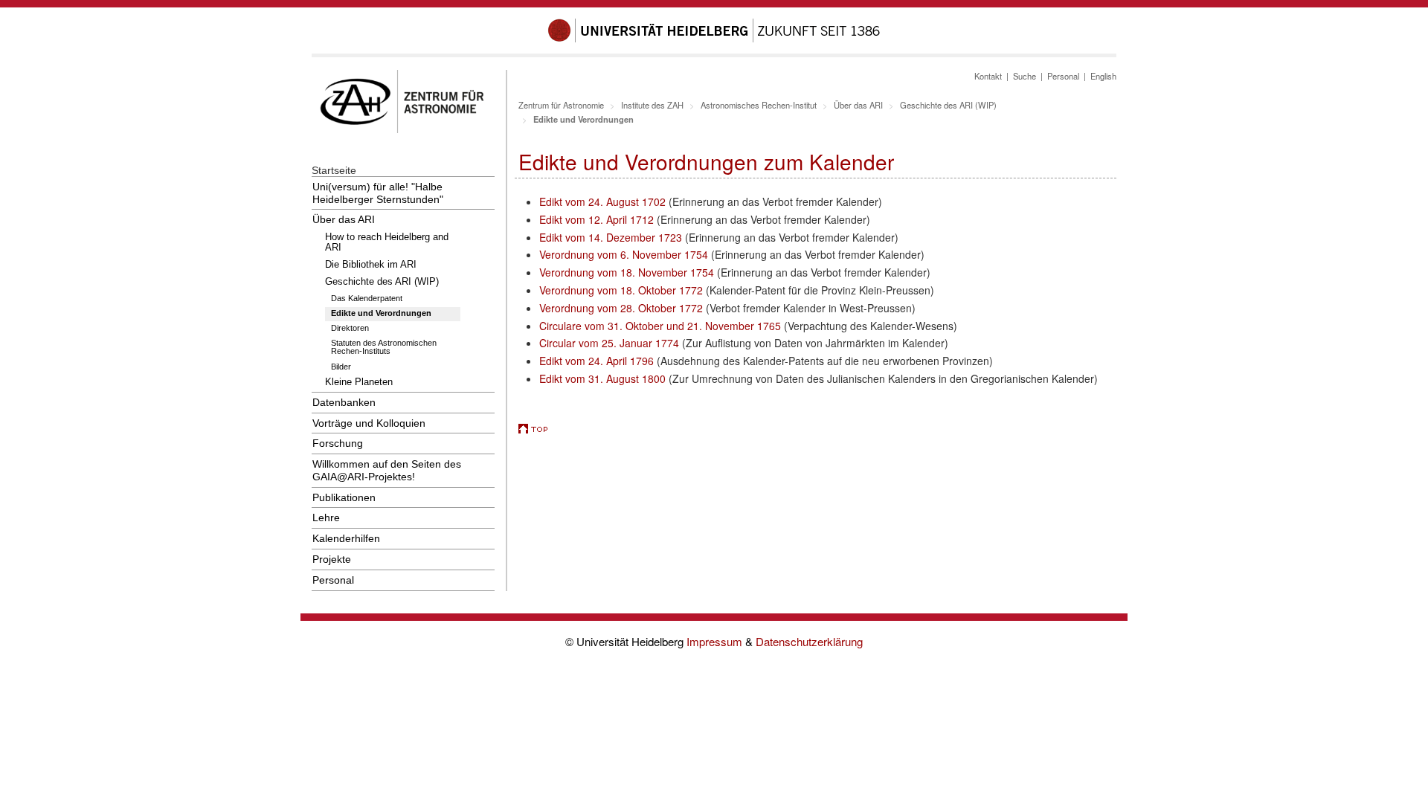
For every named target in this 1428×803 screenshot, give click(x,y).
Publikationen (344, 497)
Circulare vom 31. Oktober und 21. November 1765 (660, 325)
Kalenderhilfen (346, 538)
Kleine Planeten (359, 382)
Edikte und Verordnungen (381, 313)
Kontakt (988, 76)
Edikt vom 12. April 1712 (598, 219)
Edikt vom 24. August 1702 (602, 201)
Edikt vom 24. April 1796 (598, 360)
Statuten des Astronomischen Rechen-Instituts (384, 346)
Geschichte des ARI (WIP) (382, 282)
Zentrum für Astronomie (561, 105)
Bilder (341, 366)
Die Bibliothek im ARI (370, 264)
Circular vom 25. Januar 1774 (610, 342)
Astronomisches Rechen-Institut (759, 105)
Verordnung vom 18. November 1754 (626, 272)
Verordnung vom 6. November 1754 (623, 254)
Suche (1024, 76)
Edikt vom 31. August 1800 (602, 378)
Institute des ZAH (652, 105)
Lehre (326, 517)
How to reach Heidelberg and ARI (386, 242)
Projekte (331, 559)
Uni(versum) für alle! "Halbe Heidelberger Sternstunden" (377, 193)
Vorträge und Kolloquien (368, 423)
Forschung (337, 443)
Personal (333, 580)
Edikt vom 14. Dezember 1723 (610, 237)
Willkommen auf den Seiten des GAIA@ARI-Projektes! (386, 470)
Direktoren (350, 327)
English (1103, 76)
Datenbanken (344, 402)
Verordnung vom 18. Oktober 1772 (621, 290)
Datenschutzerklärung (809, 641)
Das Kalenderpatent (366, 298)
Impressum (715, 641)
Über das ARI (343, 219)
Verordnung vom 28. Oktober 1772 (621, 307)
